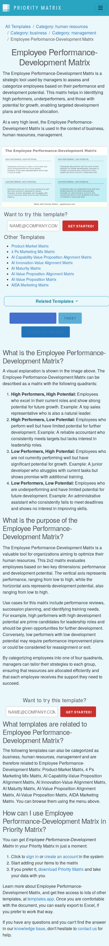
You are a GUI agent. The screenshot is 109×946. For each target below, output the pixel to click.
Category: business (29, 33)
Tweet (70, 318)
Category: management (74, 33)
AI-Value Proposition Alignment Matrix (42, 273)
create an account (61, 856)
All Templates (18, 26)
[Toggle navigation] (100, 8)
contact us (87, 928)
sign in (32, 856)
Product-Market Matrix (30, 246)
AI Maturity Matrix (26, 268)
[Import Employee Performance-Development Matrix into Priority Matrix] (54, 176)
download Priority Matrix (61, 869)
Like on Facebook (33, 318)
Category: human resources (62, 26)
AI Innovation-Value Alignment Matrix (42, 262)
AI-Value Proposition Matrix (33, 279)
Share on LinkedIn (45, 332)
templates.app (41, 899)
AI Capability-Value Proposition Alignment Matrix (51, 257)
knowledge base (29, 928)
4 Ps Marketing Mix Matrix (33, 251)
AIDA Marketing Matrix (30, 284)
